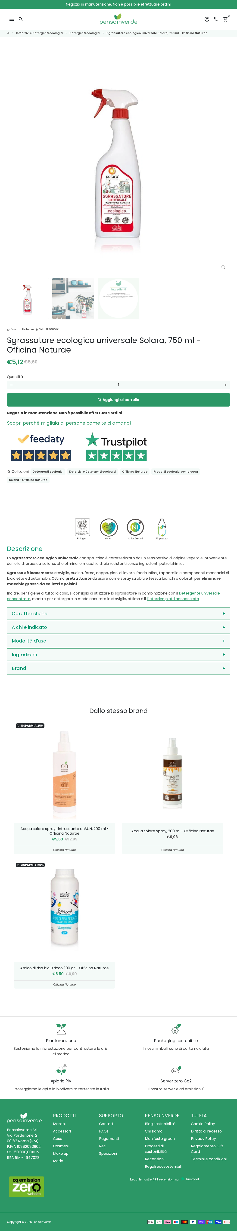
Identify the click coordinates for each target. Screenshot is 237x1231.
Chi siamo (153, 1131)
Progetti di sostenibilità (156, 1148)
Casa (57, 1138)
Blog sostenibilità (160, 1123)
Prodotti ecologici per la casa (175, 472)
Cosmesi (61, 1146)
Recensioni (154, 1159)
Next (223, 162)
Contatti (106, 1123)
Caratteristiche (29, 613)
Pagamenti (109, 1138)
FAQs (104, 1131)
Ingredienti (24, 654)
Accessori (62, 1131)
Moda (58, 1161)
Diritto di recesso (206, 1131)
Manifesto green (160, 1138)
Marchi (59, 1123)
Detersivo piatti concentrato (173, 598)
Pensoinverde (42, 1222)
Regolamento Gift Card (207, 1148)
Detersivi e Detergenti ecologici (39, 33)
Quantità (15, 376)
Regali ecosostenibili (163, 1166)
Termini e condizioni (209, 1159)
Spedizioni (108, 1153)
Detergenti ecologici (84, 33)
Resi (102, 1146)
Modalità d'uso (29, 641)
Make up (61, 1153)
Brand (19, 668)
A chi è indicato (29, 627)
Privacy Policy (203, 1138)
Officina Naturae (134, 472)
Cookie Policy (203, 1123)
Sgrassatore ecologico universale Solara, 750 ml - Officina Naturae (156, 33)
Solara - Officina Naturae (28, 480)
